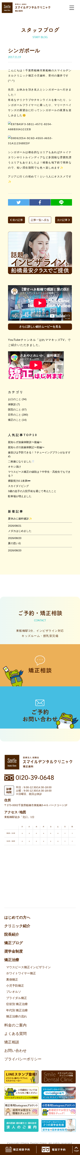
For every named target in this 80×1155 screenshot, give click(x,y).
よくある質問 (15, 1034)
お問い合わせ (15, 1051)
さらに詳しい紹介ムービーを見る (40, 326)
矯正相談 (11, 1042)
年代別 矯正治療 (17, 1010)
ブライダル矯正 (16, 998)
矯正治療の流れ (16, 1016)
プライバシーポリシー (22, 1059)
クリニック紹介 (17, 926)
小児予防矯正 (15, 985)
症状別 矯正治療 (17, 1004)
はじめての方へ (17, 917)
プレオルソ (13, 991)
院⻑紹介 (11, 934)
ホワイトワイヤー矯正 (21, 973)
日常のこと (14, 414)
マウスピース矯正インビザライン (28, 967)
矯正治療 (11, 960)
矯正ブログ (13, 943)
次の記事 (62, 219)
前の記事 (17, 219)
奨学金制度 (13, 951)
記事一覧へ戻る (40, 219)
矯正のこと (14, 419)
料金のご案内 (15, 1025)
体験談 (12, 404)
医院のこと (14, 409)
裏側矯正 (12, 979)
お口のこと (14, 399)
